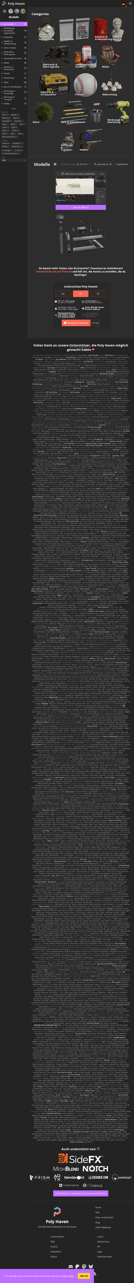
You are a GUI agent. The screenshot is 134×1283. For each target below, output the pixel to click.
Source (54, 1246)
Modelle (42, 164)
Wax (13, 134)
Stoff (14, 127)
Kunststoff (7, 121)
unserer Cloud (68, 317)
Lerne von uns (91, 313)
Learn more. (68, 1276)
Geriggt (8, 150)
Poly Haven (16, 3)
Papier (5, 130)
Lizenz (100, 1236)
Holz (5, 115)
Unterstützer (79, 345)
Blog (97, 1222)
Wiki (53, 1241)
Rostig (5, 146)
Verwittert (18, 143)
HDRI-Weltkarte (103, 1227)
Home (98, 1207)
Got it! (84, 1275)
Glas (22, 124)
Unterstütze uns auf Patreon (54, 271)
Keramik (19, 121)
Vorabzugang (90, 301)
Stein (5, 124)
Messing (6, 118)
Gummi (15, 130)
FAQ (97, 1212)
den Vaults (73, 309)
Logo (99, 1251)
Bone (21, 134)
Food (5, 134)
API (98, 1246)
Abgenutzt (17, 146)
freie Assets (70, 301)
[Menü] (130, 3)
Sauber (6, 143)
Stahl (16, 118)
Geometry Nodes (11, 153)
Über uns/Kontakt (104, 1217)
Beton (14, 124)
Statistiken (56, 1251)
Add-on (96, 309)
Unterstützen (57, 1236)
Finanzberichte (104, 1256)
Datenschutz (103, 1241)
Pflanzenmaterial (9, 137)
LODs (20, 150)
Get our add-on (80, 207)
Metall (15, 115)
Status (54, 1256)
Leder (5, 127)
